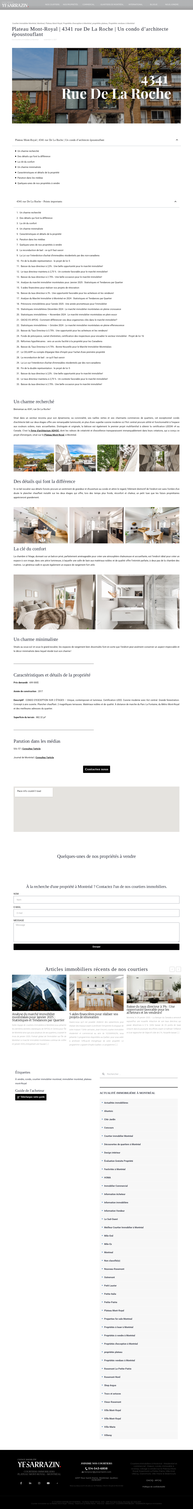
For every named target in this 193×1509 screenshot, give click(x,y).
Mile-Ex (108, 1244)
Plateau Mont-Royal (54, 23)
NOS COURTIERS (52, 4)
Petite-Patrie (110, 1302)
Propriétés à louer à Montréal (118, 1327)
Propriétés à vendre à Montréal (119, 1335)
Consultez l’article (31, 748)
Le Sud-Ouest (111, 1219)
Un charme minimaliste (29, 167)
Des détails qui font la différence (33, 156)
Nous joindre (172, 4)
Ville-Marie (109, 1427)
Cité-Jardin (109, 1119)
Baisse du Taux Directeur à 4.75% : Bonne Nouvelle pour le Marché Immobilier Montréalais (66, 346)
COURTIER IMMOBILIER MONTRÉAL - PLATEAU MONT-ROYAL (77, 1502)
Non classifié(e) (112, 1260)
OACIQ (149, 1480)
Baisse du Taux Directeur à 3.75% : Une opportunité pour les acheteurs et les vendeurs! (64, 330)
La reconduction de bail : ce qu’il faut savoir (41, 250)
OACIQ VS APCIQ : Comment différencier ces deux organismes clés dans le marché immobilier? (69, 320)
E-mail (17, 907)
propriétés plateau (100, 23)
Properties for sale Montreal (118, 1319)
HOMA (107, 1177)
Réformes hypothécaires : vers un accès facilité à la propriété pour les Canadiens (61, 341)
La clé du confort (26, 161)
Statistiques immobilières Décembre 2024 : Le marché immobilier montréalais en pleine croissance (71, 309)
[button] (177, 140)
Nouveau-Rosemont (114, 1269)
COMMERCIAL (88, 4)
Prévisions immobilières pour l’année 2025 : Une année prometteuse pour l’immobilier (64, 304)
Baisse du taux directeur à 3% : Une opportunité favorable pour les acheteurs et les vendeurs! (67, 293)
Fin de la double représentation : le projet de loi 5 (45, 261)
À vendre (19, 1079)
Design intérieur (112, 1152)
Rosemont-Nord (112, 1377)
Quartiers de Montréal (112, 4)
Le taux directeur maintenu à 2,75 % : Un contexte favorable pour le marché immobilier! (64, 271)
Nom (16, 893)
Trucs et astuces (112, 1393)
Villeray (108, 1435)
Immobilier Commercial (116, 1186)
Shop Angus (110, 1385)
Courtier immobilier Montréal (24, 23)
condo (28, 1079)
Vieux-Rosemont (112, 1402)
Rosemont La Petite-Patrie (152, 1471)
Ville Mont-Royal (112, 1410)
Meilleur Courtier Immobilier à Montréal (124, 1227)
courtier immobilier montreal (46, 1079)
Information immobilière (116, 1202)
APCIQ (158, 1480)
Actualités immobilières (116, 1102)
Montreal (41, 23)
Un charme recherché (28, 151)
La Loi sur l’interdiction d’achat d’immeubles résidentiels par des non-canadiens (60, 255)
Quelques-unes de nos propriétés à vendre (38, 183)
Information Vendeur (114, 1210)
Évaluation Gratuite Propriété (118, 1161)
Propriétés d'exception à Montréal (77, 23)
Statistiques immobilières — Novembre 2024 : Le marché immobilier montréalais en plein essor (69, 314)
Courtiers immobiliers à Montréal (146, 1463)
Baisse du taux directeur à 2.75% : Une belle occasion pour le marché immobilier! (61, 277)
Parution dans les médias (30, 177)
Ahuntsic (108, 1111)
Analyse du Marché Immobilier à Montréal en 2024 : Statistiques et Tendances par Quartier (66, 298)
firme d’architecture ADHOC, (45, 430)
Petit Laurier (110, 1285)
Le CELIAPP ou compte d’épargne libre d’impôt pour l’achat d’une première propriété (63, 352)
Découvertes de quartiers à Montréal (122, 1144)
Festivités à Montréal (114, 1169)
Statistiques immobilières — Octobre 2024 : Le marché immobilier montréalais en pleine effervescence (72, 325)
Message (19, 920)
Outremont (109, 1277)
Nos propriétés (70, 4)
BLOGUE (153, 4)
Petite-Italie (110, 1294)
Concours (109, 1127)
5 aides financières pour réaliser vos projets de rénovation (50, 287)
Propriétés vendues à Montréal (121, 23)
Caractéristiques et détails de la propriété (38, 172)
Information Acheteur (114, 1194)
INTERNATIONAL (136, 4)
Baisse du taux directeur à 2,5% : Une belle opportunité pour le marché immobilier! (62, 266)
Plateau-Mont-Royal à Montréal (109, 1486)
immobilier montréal (72, 1079)
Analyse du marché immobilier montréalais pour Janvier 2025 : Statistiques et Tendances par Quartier (72, 282)
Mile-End (108, 1235)
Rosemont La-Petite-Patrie (117, 1368)
